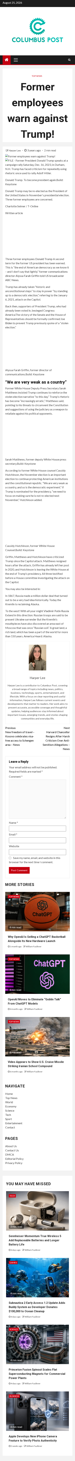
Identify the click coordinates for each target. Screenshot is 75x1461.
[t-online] (37, 235)
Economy (10, 1106)
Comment (15, 776)
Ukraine (19, 619)
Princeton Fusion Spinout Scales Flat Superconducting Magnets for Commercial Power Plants (37, 1374)
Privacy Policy (13, 1163)
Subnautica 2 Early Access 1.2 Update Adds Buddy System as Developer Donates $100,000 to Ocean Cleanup (37, 1307)
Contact (10, 1127)
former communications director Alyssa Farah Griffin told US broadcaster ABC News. (36, 276)
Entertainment (13, 1123)
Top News (37, 76)
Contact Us (12, 1150)
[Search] (69, 59)
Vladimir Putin (52, 611)
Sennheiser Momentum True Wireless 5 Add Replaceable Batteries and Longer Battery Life (35, 1240)
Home (9, 1093)
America (10, 314)
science (14, 1329)
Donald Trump (43, 259)
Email (13, 834)
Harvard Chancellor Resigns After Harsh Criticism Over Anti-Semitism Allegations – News (56, 738)
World (9, 1102)
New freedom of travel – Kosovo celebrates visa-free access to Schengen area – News (19, 736)
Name (13, 822)
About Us (11, 1146)
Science (9, 1110)
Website (14, 846)
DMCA (9, 1154)
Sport (8, 1119)
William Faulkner (34, 946)
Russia (65, 611)
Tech (8, 1114)
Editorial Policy (14, 1158)
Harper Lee (15, 150)
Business (14, 1396)
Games (13, 1262)
